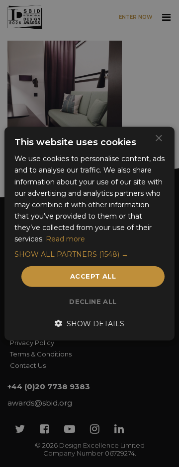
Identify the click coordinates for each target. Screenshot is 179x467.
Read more (65, 238)
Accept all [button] (93, 276)
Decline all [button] (92, 301)
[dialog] (89, 233)
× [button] (158, 138)
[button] (89, 254)
